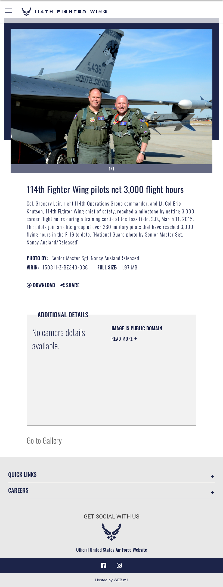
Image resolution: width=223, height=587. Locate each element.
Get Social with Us (111, 516)
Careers (18, 490)
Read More (123, 339)
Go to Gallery (44, 440)
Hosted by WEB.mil (111, 580)
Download (43, 284)
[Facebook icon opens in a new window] (104, 565)
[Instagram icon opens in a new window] (119, 565)
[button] (9, 11)
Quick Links (22, 474)
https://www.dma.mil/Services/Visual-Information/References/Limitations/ (145, 415)
